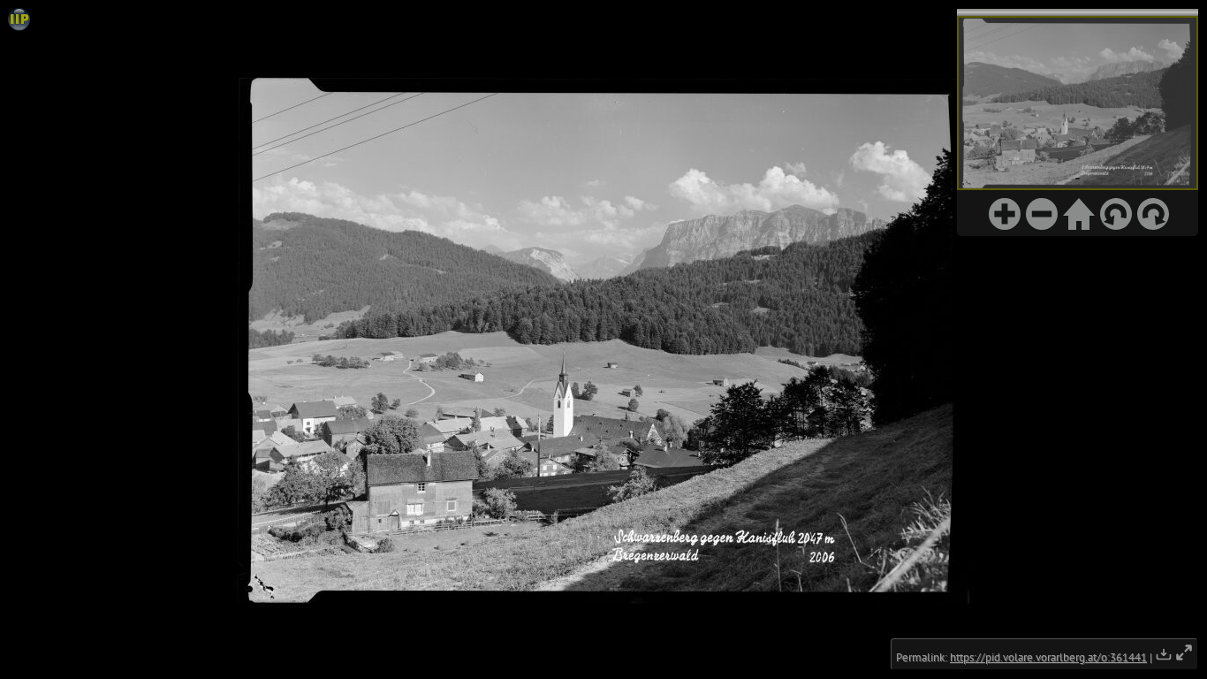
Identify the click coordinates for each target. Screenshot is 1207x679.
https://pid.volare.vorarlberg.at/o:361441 (1048, 657)
